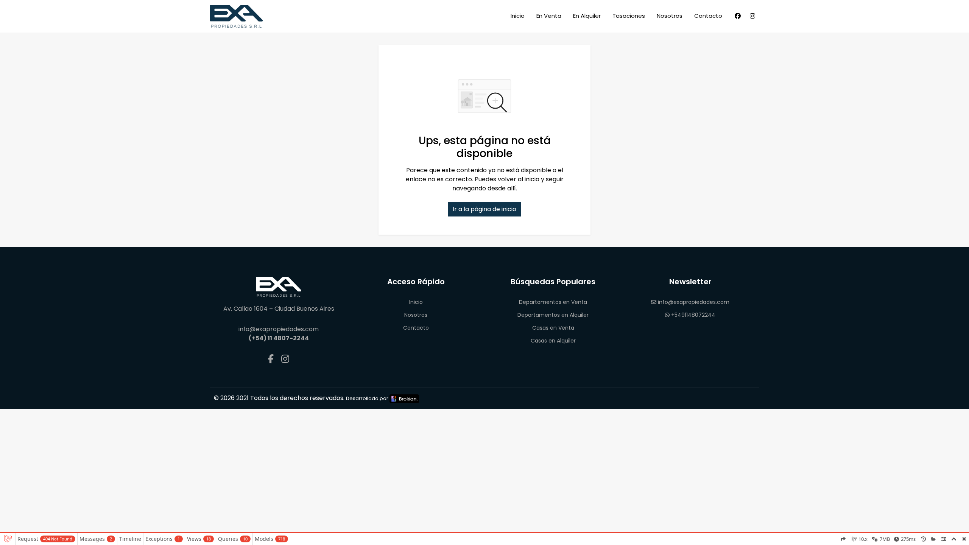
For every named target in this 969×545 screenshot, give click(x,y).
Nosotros (669, 16)
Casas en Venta (553, 328)
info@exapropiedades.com (692, 302)
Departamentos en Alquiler (553, 315)
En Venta (548, 16)
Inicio (518, 16)
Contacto (708, 16)
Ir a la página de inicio (484, 209)
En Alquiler (587, 16)
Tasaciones (628, 16)
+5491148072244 (692, 315)
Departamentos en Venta (553, 302)
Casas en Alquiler (553, 340)
